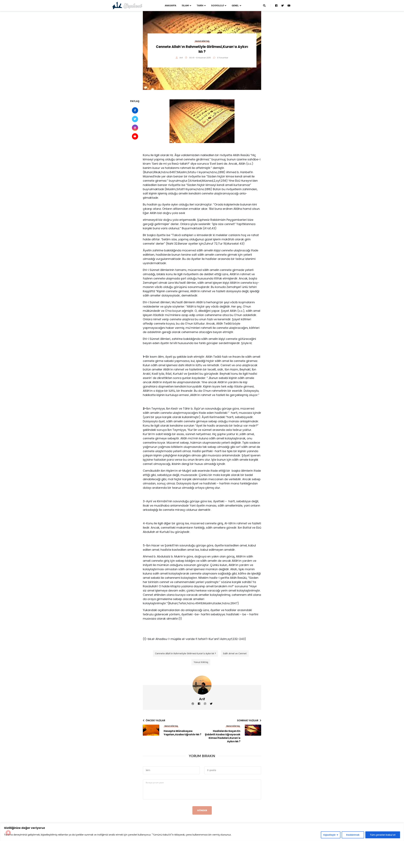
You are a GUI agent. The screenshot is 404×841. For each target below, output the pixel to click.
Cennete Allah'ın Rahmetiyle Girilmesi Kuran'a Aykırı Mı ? (185, 653)
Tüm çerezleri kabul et (382, 834)
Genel (235, 5)
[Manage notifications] (8, 832)
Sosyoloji (217, 5)
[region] (202, 832)
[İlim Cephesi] (127, 5)
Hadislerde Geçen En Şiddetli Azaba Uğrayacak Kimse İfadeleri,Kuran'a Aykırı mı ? (222, 736)
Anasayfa (170, 5)
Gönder (202, 810)
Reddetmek (352, 834)
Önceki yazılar (155, 720)
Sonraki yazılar (247, 720)
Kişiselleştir (329, 834)
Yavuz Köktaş (202, 41)
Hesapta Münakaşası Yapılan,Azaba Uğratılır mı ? (182, 732)
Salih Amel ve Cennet (235, 653)
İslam (185, 5)
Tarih (200, 5)
